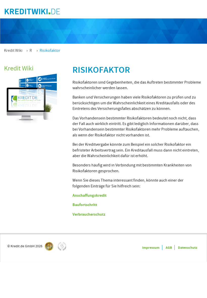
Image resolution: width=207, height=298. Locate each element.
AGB (169, 247)
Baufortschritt (84, 204)
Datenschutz (187, 247)
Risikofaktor (50, 50)
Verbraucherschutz (88, 214)
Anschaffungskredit (89, 195)
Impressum (151, 247)
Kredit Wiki (13, 50)
